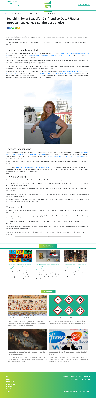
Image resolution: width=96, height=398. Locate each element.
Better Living (10, 381)
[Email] (16, 28)
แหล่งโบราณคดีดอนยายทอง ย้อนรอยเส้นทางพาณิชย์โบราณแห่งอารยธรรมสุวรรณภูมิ (47, 267)
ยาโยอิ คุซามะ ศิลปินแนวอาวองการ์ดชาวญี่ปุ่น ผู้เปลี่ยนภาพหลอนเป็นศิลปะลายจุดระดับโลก (19, 267)
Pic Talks (9, 389)
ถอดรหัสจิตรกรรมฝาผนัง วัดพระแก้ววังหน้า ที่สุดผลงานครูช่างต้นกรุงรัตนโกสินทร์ (76, 266)
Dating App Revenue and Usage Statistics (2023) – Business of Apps (66, 156)
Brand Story (9, 386)
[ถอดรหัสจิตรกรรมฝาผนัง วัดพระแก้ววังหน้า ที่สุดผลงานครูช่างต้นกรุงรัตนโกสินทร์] (75, 256)
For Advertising (84, 377)
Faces (8, 379)
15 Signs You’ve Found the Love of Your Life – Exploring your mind (34, 167)
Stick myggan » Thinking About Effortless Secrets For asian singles (57, 73)
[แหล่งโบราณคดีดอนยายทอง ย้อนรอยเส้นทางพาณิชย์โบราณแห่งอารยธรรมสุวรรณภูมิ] (48, 256)
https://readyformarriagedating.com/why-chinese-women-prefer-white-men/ (48, 55)
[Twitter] (10, 28)
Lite (7, 377)
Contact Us (73, 377)
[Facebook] (8, 28)
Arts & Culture (10, 384)
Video (8, 391)
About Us (65, 377)
